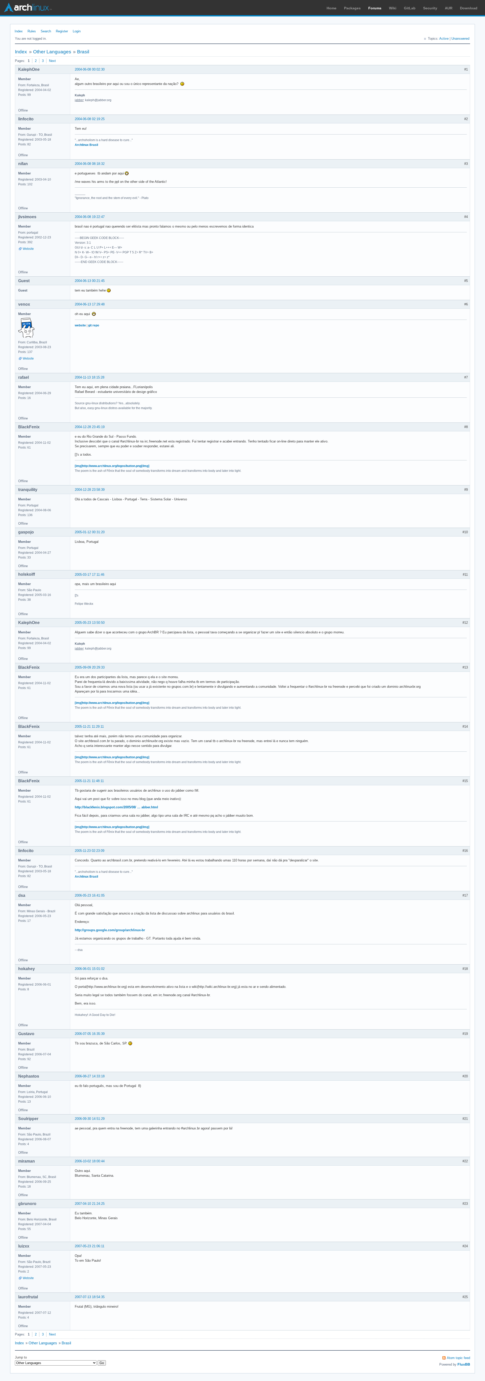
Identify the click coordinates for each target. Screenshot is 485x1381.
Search (46, 31)
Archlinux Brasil (86, 145)
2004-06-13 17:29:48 (90, 304)
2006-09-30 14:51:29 (90, 1119)
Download (468, 8)
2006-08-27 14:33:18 (90, 1076)
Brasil (83, 51)
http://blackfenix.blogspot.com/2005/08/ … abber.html (116, 807)
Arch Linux (28, 8)
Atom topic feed (458, 1358)
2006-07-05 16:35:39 (90, 1034)
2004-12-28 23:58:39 (90, 490)
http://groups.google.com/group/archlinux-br (110, 930)
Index (19, 31)
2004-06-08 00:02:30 (90, 69)
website (80, 325)
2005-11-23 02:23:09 (89, 851)
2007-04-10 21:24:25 (90, 1204)
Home (331, 8)
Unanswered (460, 38)
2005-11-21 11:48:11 (89, 781)
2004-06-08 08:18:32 (90, 164)
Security (430, 8)
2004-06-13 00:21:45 (90, 281)
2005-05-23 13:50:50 (90, 623)
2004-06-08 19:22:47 (90, 217)
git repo (93, 325)
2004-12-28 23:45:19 (90, 427)
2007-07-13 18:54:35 (90, 1297)
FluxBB (463, 1364)
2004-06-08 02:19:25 (90, 119)
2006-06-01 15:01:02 (90, 969)
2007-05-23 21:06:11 (89, 1246)
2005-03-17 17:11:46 (89, 574)
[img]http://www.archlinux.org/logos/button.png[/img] (112, 466)
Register (62, 31)
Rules (32, 31)
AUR (448, 8)
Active (444, 38)
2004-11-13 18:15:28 (89, 377)
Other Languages (52, 51)
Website (28, 249)
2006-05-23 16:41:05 (90, 895)
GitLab (410, 8)
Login (77, 31)
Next (52, 61)
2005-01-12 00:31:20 (90, 532)
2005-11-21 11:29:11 (89, 726)
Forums (374, 8)
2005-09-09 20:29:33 (90, 667)
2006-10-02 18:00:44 (90, 1161)
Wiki (392, 8)
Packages (352, 8)
